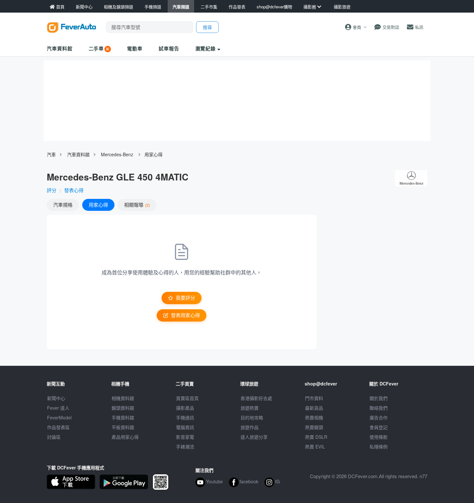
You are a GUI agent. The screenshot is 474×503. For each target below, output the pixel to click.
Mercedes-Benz (117, 154)
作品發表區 (58, 427)
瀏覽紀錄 (206, 48)
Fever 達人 (58, 408)
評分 (51, 190)
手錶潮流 (185, 446)
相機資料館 (123, 398)
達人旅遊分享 (254, 437)
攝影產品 (185, 408)
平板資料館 (123, 427)
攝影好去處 (256, 398)
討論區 (54, 437)
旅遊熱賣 (250, 408)
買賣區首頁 (187, 398)
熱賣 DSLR (316, 437)
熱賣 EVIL (315, 446)
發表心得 (74, 190)
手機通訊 (185, 417)
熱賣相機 (314, 417)
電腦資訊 (185, 427)
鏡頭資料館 (123, 408)
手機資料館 (123, 417)
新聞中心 (56, 398)
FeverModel (59, 417)
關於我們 (379, 398)
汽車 (51, 154)
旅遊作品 (250, 427)
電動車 (135, 48)
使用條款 (379, 437)
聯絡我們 (379, 408)
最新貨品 (314, 408)
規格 (63, 204)
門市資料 (314, 398)
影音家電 (185, 437)
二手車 (96, 48)
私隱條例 (379, 446)
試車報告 (169, 48)
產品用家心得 (125, 437)
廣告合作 (379, 417)
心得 (98, 204)
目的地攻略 (252, 417)
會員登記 (379, 427)
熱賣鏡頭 (314, 427)
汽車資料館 (60, 48)
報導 (136, 204)
